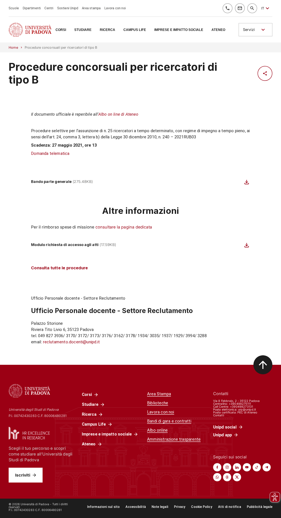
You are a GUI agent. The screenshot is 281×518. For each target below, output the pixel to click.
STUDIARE (83, 30)
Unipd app (222, 434)
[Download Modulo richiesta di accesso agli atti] (246, 245)
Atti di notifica (229, 507)
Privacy (179, 507)
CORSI (61, 30)
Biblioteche (157, 402)
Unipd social (225, 427)
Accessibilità (135, 507)
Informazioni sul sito (103, 507)
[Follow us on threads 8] (227, 477)
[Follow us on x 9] (237, 477)
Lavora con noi (115, 8)
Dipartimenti (32, 8)
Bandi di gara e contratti (169, 421)
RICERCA (107, 30)
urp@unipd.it (247, 409)
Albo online (157, 430)
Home (13, 47)
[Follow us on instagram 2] (227, 467)
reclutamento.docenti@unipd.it (71, 341)
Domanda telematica (50, 153)
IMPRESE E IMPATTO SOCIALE (178, 30)
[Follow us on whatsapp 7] (217, 477)
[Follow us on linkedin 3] (237, 467)
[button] (255, 29)
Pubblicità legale (259, 507)
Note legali (160, 507)
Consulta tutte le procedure (59, 267)
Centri (48, 8)
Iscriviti (22, 475)
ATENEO (218, 30)
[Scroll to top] (262, 364)
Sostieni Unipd (67, 8)
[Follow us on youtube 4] (247, 467)
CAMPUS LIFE (134, 30)
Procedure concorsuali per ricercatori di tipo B (113, 73)
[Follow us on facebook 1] (217, 467)
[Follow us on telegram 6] (266, 467)
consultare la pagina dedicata (123, 227)
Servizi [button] (249, 29)
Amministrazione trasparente (174, 439)
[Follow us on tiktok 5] (257, 467)
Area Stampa (159, 393)
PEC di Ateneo (247, 412)
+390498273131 (241, 406)
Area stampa (91, 8)
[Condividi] (265, 73)
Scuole (14, 8)
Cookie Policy (201, 507)
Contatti (218, 415)
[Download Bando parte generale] (246, 182)
